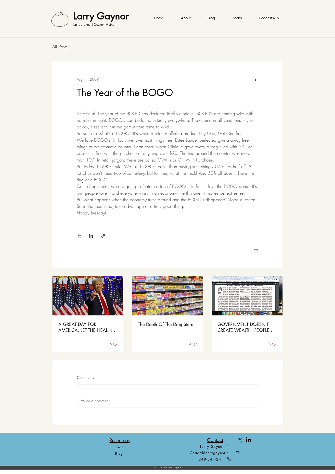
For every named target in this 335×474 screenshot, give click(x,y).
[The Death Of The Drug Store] (167, 295)
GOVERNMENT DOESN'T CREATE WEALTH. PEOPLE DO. (243, 327)
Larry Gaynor (101, 16)
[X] (240, 440)
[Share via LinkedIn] (91, 236)
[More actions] (255, 79)
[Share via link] (103, 236)
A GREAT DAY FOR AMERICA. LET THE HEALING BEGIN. (87, 327)
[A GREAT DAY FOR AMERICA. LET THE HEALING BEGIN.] (87, 295)
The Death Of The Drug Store (165, 324)
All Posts (59, 46)
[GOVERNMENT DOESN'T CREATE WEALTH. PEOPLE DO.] (247, 295)
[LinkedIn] (248, 440)
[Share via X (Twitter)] (79, 236)
